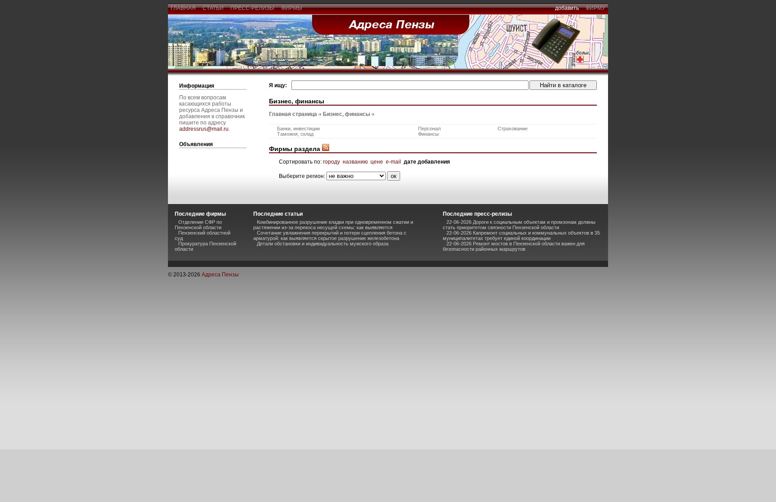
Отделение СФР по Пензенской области (198, 224)
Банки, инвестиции (298, 128)
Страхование (513, 128)
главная (183, 8)
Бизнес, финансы (346, 114)
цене (376, 162)
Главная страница (293, 114)
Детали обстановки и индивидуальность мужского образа (322, 243)
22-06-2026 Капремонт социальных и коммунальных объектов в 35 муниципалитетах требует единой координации (521, 235)
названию (355, 162)
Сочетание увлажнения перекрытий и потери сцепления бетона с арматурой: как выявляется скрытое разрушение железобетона (329, 235)
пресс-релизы (252, 8)
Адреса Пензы (220, 274)
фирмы (291, 8)
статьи (213, 8)
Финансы (428, 134)
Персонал (429, 128)
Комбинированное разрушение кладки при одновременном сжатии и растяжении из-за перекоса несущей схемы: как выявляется (333, 224)
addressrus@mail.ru (204, 129)
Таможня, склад (295, 134)
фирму (595, 8)
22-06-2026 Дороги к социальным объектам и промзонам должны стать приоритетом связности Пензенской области (519, 224)
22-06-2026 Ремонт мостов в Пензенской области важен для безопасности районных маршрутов (514, 246)
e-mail (393, 162)
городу (331, 162)
